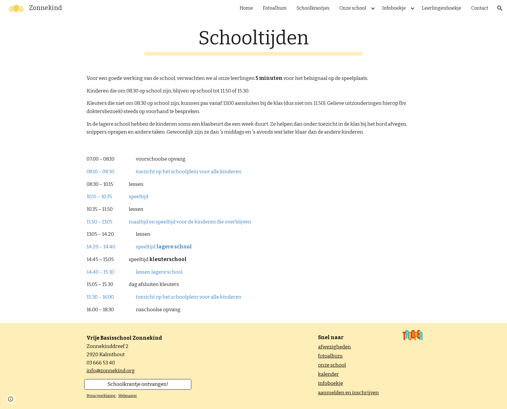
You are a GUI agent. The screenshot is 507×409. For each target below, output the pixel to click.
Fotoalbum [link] (275, 8)
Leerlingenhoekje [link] (441, 8)
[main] (253, 41)
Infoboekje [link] (394, 8)
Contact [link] (479, 8)
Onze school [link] (352, 8)
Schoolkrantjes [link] (313, 8)
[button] (500, 8)
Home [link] (246, 8)
